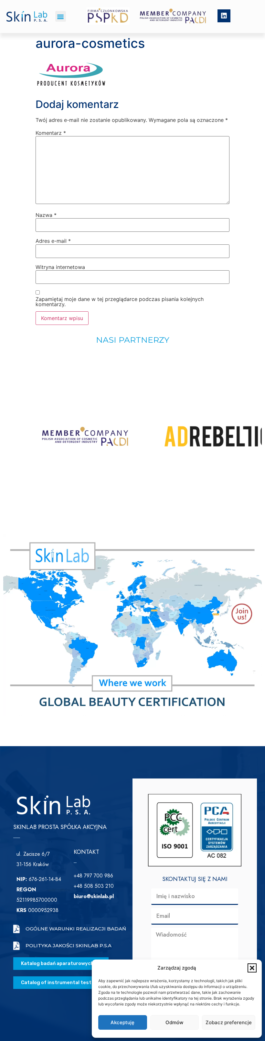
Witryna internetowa (60, 267)
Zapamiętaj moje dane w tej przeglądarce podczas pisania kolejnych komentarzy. (120, 301)
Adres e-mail (53, 240)
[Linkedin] (223, 15)
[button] (252, 968)
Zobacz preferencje (229, 1022)
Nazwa (46, 215)
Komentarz (51, 132)
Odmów (174, 1022)
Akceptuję (122, 1022)
